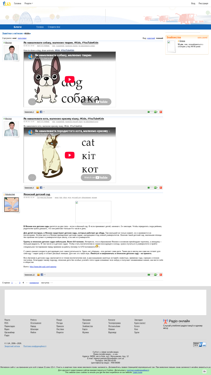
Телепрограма (114, 323)
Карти (84, 329)
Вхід (193, 3)
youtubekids (60, 46)
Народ (33, 326)
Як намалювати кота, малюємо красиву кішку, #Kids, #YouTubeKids (64, 118)
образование (86, 197)
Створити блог (54, 27)
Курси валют (140, 323)
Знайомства (174, 37)
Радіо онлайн (179, 321)
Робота (33, 320)
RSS (6, 323)
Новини (111, 329)
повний (159, 38)
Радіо (6, 335)
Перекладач (9, 326)
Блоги (137, 326)
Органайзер (9, 332)
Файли (33, 332)
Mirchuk (8, 43)
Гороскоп (86, 323)
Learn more (137, 372)
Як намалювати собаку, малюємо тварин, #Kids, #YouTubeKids (61, 42)
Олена (182, 41)
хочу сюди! (202, 37)
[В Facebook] (41, 112)
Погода (59, 323)
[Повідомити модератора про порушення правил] (161, 112)
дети (69, 197)
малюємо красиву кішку (74, 121)
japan (57, 197)
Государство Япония (44, 197)
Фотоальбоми (114, 326)
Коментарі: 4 (29, 187)
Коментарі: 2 (29, 112)
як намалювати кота (91, 121)
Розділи (28, 3)
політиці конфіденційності (138, 370)
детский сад (76, 197)
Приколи (60, 326)
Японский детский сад (37, 194)
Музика (85, 332)
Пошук (59, 320)
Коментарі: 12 (30, 274)
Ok (204, 371)
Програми (86, 320)
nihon (65, 197)
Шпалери (34, 329)
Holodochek (10, 194)
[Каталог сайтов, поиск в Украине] (199, 343)
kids (53, 46)
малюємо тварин (71, 46)
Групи (136, 332)
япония (94, 197)
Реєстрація (203, 3)
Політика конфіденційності (34, 346)
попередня (34, 283)
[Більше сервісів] (44, 112)
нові (14, 38)
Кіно (136, 329)
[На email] (37, 112)
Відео (6, 329)
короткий (151, 38)
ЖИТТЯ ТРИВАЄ (43, 46)
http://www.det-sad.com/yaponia (43, 267)
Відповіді (112, 332)
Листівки (60, 329)
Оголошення (35, 323)
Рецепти (59, 332)
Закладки (138, 320)
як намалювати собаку (87, 46)
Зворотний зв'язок (12, 346)
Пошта (7, 320)
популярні (22, 38)
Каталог (111, 320)
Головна (17, 3)
